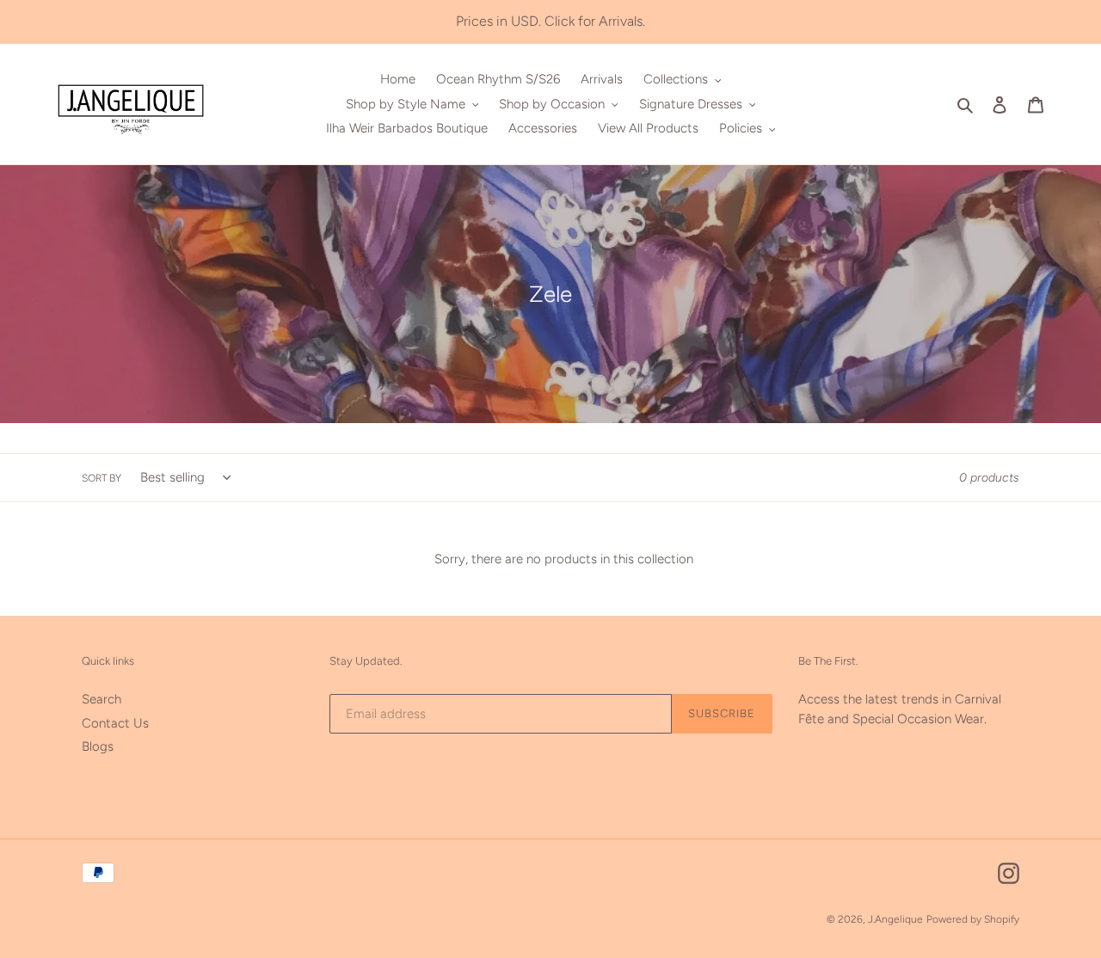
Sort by (101, 478)
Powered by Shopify (972, 919)
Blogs (98, 746)
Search (101, 699)
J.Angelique (895, 919)
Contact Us (115, 723)
